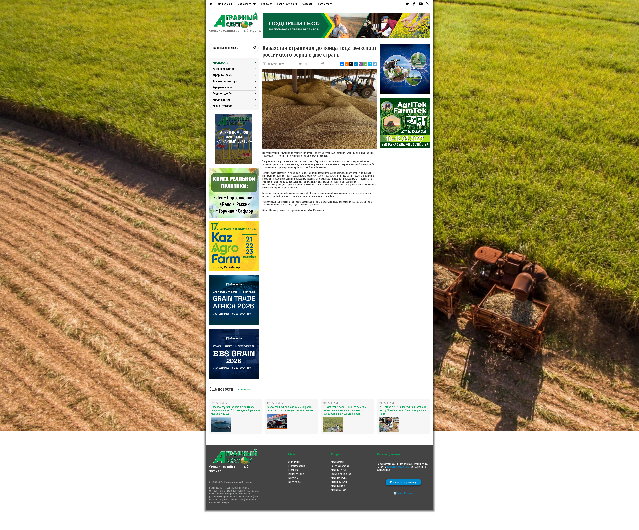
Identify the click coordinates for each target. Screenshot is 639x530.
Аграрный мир (222, 99)
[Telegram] (375, 64)
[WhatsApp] (365, 64)
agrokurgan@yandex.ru (398, 466)
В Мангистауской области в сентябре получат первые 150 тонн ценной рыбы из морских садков (235, 410)
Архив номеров (222, 105)
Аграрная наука (222, 87)
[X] (351, 64)
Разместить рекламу (403, 482)
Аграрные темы (223, 75)
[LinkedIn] (356, 64)
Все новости (244, 389)
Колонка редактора (225, 81)
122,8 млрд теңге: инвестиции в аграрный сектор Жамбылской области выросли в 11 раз (403, 410)
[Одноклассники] (347, 64)
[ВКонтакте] (342, 64)
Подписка (266, 4)
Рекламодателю (246, 4)
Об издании (225, 4)
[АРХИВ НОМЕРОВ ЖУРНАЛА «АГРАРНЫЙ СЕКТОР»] (234, 162)
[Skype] (370, 64)
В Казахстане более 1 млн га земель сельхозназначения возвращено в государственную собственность (344, 410)
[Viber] (361, 64)
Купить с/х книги (287, 4)
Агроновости (220, 62)
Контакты (307, 4)
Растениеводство (224, 69)
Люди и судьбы (222, 93)
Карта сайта (325, 4)
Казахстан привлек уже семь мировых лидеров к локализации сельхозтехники (290, 408)
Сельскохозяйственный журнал (229, 468)
